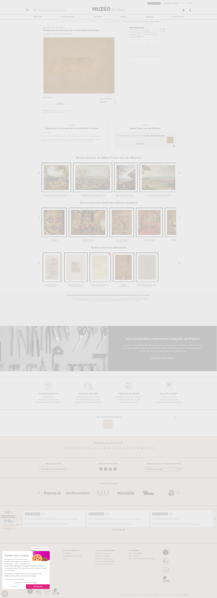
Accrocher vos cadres (104, 564)
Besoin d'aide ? (171, 3)
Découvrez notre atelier (162, 358)
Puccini (54, 240)
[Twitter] (115, 470)
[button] (5, 594)
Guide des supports (103, 553)
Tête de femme (121, 240)
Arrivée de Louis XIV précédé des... (56, 196)
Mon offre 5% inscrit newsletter (141, 558)
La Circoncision (88, 240)
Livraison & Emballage (104, 561)
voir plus (75, 519)
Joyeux (123, 285)
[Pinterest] (110, 470)
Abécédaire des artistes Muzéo (108, 443)
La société (66, 553)
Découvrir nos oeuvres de (140, 140)
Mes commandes (135, 553)
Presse (65, 558)
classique (75, 136)
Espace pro (154, 3)
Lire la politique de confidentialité (14, 579)
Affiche (97, 17)
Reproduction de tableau (72, 21)
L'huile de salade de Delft (100, 285)
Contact (165, 594)
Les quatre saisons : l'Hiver (52, 285)
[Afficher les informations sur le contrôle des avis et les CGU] (17, 524)
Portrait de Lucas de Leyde (147, 285)
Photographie (68, 17)
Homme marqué (149, 240)
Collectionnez (106, 99)
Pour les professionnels (72, 556)
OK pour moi (38, 586)
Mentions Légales (152, 594)
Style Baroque (90, 21)
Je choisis (14, 586)
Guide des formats (103, 556)
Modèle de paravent (76, 285)
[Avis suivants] (215, 519)
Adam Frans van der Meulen (109, 21)
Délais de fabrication (104, 558)
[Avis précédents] (21, 519)
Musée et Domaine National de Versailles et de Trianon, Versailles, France (66, 141)
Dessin (123, 17)
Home (57, 21)
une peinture (57, 136)
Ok (179, 469)
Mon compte (133, 556)
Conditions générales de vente (131, 594)
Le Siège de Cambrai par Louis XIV (92, 196)
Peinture (37, 17)
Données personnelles (180, 594)
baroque (97, 136)
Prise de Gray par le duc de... (126, 196)
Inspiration (178, 17)
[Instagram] (106, 470)
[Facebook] (101, 470)
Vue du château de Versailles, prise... (158, 196)
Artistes (149, 17)
